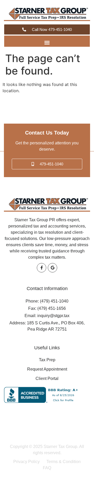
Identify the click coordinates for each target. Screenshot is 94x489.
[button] (47, 42)
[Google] (52, 267)
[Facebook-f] (41, 267)
